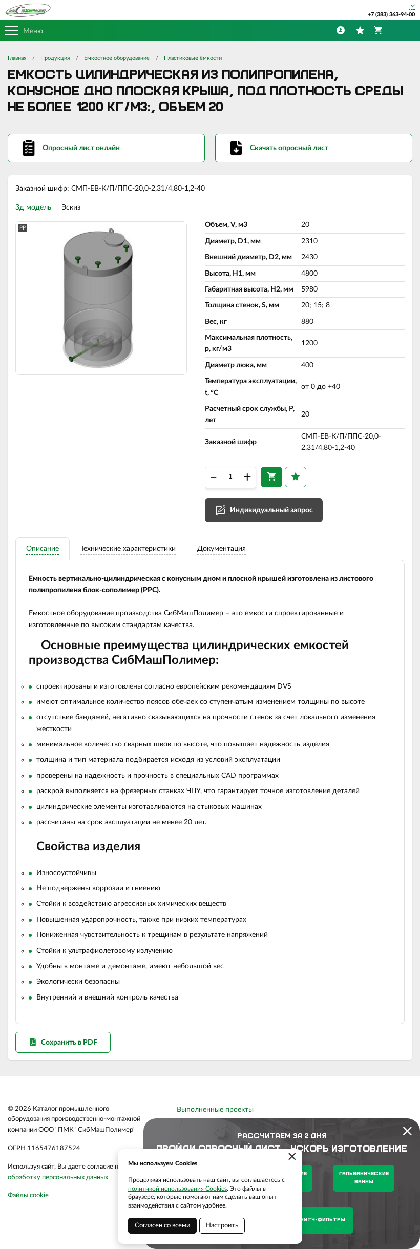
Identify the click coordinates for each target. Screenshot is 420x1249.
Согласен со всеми (162, 1225)
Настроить (222, 1225)
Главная (17, 58)
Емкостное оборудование (117, 58)
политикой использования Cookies (177, 1188)
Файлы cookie (28, 1195)
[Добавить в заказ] (271, 477)
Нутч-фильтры (322, 1220)
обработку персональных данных (58, 1177)
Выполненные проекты (215, 1109)
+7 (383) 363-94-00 (391, 14)
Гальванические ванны (364, 1178)
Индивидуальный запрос (271, 510)
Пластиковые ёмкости (193, 58)
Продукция (55, 58)
